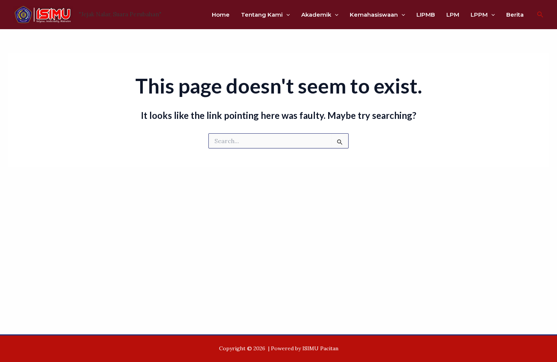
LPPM (479, 14)
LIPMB (425, 14)
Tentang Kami (262, 14)
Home (221, 14)
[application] (286, 14)
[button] (540, 15)
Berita (515, 14)
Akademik (316, 14)
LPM (452, 14)
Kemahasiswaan (374, 14)
